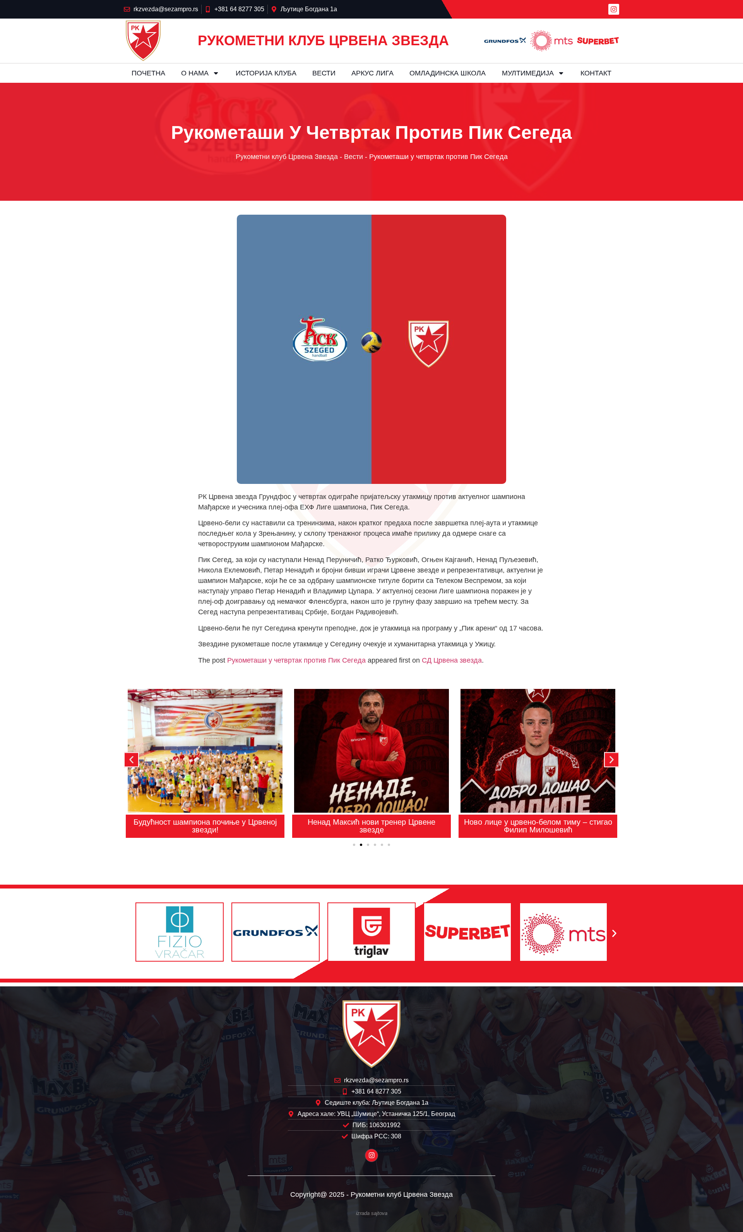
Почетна (148, 73)
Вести (324, 73)
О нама (195, 73)
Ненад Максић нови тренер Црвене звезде (205, 826)
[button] (131, 759)
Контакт (595, 73)
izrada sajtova (371, 1213)
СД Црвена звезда (452, 660)
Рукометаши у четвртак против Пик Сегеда (296, 660)
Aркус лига (372, 73)
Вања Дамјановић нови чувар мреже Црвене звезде (538, 826)
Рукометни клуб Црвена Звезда (287, 157)
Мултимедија (528, 73)
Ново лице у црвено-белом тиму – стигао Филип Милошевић (372, 826)
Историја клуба (266, 73)
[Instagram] (613, 9)
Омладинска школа (447, 73)
